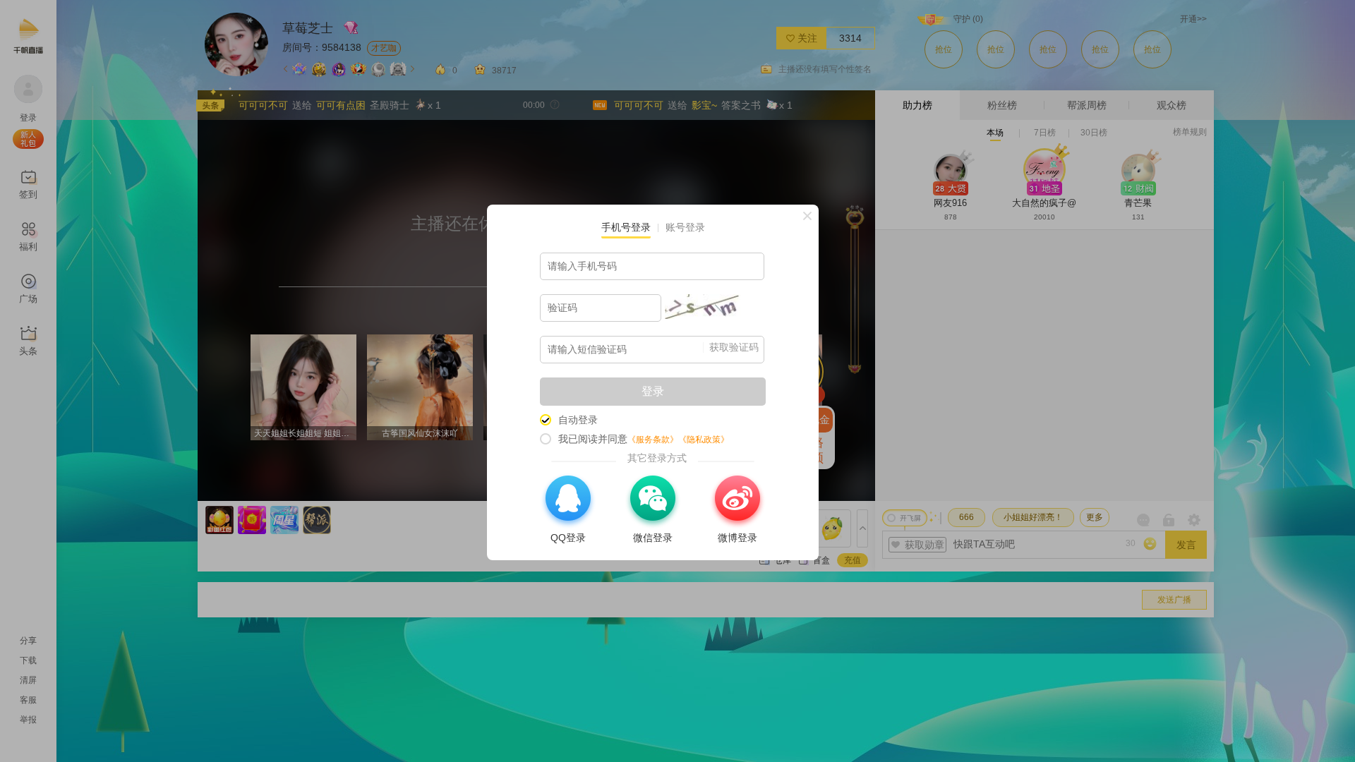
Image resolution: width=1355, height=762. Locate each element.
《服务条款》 (652, 440)
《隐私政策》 (703, 440)
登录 (653, 391)
